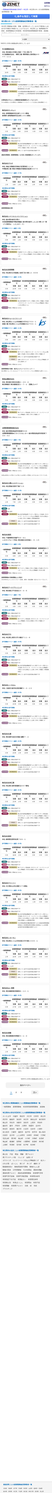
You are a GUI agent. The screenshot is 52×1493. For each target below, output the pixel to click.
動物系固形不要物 (21, 1167)
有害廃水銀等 (35, 1176)
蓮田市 (20, 1132)
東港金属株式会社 (8, 379)
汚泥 (11, 1154)
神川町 (41, 1141)
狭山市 (5, 1123)
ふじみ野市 (21, 1135)
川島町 (34, 1138)
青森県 (10, 1488)
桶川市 (19, 1129)
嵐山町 (20, 1138)
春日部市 (42, 1119)
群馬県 (10, 1491)
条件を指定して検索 (26, 16)
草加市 (39, 1123)
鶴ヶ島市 (42, 1132)
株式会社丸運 (6, 734)
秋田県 (25, 1488)
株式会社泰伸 (6, 836)
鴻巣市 (19, 1123)
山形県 (30, 1488)
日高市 (5, 1135)
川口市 (29, 1116)
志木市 (38, 1126)
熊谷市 (22, 1116)
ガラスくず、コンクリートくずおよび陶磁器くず (21, 1160)
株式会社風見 (6, 534)
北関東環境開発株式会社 (10, 428)
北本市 (32, 1129)
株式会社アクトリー (9, 883)
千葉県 (20, 1491)
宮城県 (20, 1488)
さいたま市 (7, 1116)
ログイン (47, 6)
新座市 (12, 1129)
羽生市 (12, 1123)
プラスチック (7, 1189)
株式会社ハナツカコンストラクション (15, 216)
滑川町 (13, 1138)
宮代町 (19, 1145)
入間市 (24, 1126)
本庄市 (25, 1119)
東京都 (25, 1491)
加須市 (19, 1119)
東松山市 (33, 1119)
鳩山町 (5, 1141)
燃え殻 (5, 1154)
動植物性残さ (7, 1167)
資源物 (42, 1107)
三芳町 (43, 1135)
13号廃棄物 (17, 1170)
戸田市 (17, 1126)
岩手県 (15, 1488)
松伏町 (32, 1145)
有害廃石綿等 (33, 1179)
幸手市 (34, 1132)
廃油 (16, 1154)
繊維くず (37, 1164)
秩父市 (43, 1116)
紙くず (22, 1164)
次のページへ (25, 1085)
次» (35, 1092)
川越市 (15, 1116)
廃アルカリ (29, 1154)
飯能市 (12, 1119)
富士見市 (6, 1132)
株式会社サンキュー (9, 110)
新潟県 (37, 1491)
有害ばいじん (18, 1182)
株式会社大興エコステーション (12, 483)
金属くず (29, 1157)
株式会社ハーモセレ (9, 685)
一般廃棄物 (7, 1107)
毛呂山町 (6, 1138)
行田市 (36, 1116)
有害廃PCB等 (38, 1173)
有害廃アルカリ (17, 1186)
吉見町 (41, 1138)
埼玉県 (25, 9)
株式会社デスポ (7, 163)
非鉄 (35, 1186)
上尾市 (32, 1123)
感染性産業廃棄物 (24, 1173)
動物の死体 (7, 1170)
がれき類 (6, 1164)
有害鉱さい (22, 1179)
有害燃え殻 (7, 1182)
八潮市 (39, 1129)
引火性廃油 (27, 1170)
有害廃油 (28, 1182)
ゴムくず (21, 1157)
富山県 (42, 1491)
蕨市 (11, 1126)
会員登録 (47, 3)
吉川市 (12, 1135)
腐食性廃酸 (37, 1170)
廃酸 (21, 1154)
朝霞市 (31, 1126)
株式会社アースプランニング (12, 587)
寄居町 (12, 1145)
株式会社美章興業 (8, 269)
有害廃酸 (6, 1186)
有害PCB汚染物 (8, 1176)
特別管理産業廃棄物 (30, 1107)
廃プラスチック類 (9, 1157)
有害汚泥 (36, 1182)
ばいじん (14, 1164)
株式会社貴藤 (6, 1033)
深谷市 (25, 1123)
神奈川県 (31, 1491)
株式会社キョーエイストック (12, 318)
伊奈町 (36, 1135)
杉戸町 (25, 1145)
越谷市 (5, 1126)
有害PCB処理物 (22, 1176)
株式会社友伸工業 (8, 782)
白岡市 (29, 1135)
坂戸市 (27, 1132)
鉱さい (43, 1160)
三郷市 (13, 1132)
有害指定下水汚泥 (9, 1179)
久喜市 (25, 1129)
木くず (29, 1164)
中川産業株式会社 (8, 49)
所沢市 (5, 1119)
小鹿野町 (26, 1141)
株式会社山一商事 (8, 988)
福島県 (35, 1488)
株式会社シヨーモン (9, 938)
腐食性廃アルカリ (9, 1173)
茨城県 (40, 1488)
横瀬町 (12, 1141)
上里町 (5, 1145)
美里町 (34, 1141)
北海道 (5, 1488)
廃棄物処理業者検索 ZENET (12, 9)
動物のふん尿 (35, 1167)
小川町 (27, 1138)
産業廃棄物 (17, 1107)
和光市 (5, 1129)
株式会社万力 (6, 634)
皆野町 (19, 1141)
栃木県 (5, 1491)
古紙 (26, 1186)
